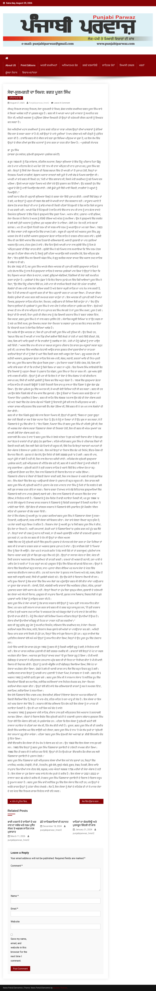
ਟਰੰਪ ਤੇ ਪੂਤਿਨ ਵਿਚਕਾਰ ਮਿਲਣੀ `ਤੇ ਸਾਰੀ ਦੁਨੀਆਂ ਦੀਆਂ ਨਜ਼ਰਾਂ (22, 801)
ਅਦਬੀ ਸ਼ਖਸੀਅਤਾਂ (48, 65)
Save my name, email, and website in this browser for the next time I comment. (19, 949)
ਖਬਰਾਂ (141, 65)
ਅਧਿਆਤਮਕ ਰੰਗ (70, 65)
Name (15, 895)
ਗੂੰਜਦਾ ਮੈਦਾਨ (11, 72)
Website (15, 921)
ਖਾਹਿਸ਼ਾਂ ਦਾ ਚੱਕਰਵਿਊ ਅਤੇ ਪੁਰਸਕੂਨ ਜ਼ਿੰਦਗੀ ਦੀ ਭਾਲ (85, 823)
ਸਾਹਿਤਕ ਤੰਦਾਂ (108, 65)
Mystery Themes (60, 988)
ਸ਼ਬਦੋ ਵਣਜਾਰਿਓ (90, 65)
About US (10, 65)
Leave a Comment (62, 103)
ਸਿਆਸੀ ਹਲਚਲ (127, 65)
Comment (17, 865)
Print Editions (28, 65)
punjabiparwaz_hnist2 (39, 103)
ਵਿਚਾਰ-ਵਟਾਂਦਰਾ (29, 72)
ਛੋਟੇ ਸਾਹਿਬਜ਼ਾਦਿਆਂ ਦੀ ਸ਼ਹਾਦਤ (54, 822)
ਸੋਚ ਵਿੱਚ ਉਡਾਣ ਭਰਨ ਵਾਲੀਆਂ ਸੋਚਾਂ (92, 801)
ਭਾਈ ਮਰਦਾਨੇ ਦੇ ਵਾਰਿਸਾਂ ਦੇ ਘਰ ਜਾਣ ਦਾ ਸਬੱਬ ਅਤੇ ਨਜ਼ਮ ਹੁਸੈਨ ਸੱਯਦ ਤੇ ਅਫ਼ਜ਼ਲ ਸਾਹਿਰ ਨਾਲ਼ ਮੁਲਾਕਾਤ (22, 827)
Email (14, 908)
